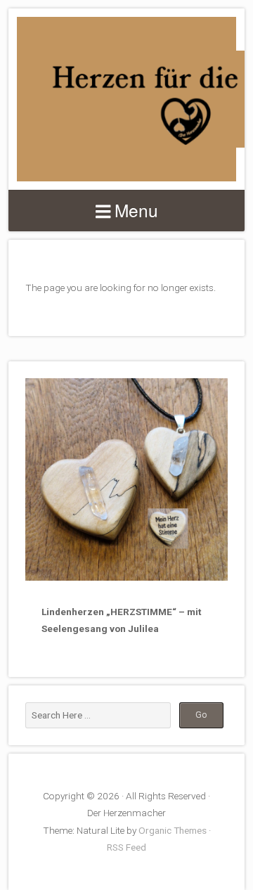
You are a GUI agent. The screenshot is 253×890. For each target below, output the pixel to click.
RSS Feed (126, 847)
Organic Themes (172, 830)
